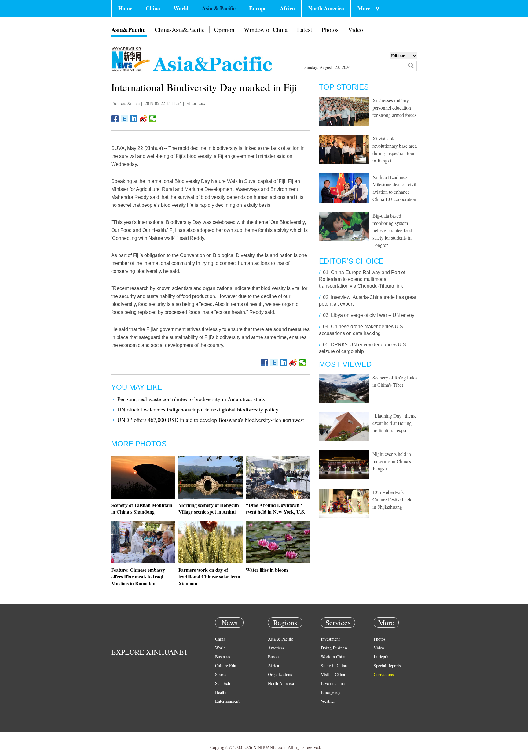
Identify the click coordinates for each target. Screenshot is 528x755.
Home (125, 8)
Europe (257, 8)
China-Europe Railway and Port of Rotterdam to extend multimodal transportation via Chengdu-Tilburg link (362, 279)
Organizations (280, 674)
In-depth (381, 657)
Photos (330, 29)
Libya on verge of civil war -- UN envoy (372, 315)
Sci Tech (222, 683)
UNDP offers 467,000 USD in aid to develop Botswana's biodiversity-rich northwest (210, 419)
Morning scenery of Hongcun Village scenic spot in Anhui (208, 508)
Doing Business (334, 648)
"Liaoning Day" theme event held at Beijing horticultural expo (394, 422)
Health (220, 692)
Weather (328, 701)
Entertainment (227, 701)
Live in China (333, 683)
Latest (304, 29)
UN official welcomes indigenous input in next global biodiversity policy (197, 409)
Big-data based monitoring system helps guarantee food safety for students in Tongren (392, 230)
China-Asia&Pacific (180, 29)
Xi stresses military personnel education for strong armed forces (394, 107)
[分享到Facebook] (115, 118)
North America (326, 8)
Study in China (334, 665)
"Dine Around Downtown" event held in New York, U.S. (275, 508)
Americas (276, 648)
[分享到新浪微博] (143, 118)
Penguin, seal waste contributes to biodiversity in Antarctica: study (191, 399)
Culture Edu (225, 665)
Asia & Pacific (219, 8)
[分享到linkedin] (134, 118)
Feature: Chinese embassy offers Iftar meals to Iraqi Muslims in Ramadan (138, 576)
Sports (220, 674)
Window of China (266, 29)
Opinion (224, 29)
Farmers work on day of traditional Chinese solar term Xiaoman (209, 576)
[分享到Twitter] (124, 118)
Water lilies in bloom (267, 569)
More (369, 8)
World (181, 8)
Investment (330, 639)
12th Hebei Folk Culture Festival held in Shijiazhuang (392, 499)
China (153, 8)
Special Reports (387, 665)
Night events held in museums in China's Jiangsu (391, 461)
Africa (287, 8)
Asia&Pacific (128, 29)
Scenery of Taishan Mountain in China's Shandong (141, 508)
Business (222, 657)
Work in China (333, 657)
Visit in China (333, 674)
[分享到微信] (153, 118)
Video (355, 29)
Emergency (330, 692)
